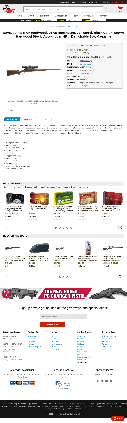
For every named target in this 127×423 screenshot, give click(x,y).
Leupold (80, 354)
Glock (79, 349)
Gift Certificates (79, 2)
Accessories (61, 16)
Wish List (93, 2)
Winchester (82, 352)
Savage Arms (82, 339)
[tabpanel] (15, 207)
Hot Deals (89, 16)
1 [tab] (56, 228)
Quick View (15, 198)
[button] (63, 385)
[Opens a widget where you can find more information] (118, 419)
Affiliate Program (34, 347)
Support (103, 16)
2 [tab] (60, 228)
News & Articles (34, 336)
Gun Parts (44, 16)
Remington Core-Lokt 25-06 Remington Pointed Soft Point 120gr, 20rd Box (63, 209)
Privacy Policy (107, 344)
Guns (19, 16)
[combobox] (63, 9)
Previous (7, 227)
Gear (75, 16)
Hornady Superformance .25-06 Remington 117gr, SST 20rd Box (111, 209)
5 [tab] (71, 228)
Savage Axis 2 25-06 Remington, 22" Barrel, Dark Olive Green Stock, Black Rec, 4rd (15, 259)
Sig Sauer (81, 344)
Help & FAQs (107, 339)
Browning (81, 336)
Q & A (43, 119)
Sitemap (31, 344)
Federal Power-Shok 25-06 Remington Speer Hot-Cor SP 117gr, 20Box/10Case (14, 209)
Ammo (31, 16)
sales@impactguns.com (12, 360)
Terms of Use (107, 341)
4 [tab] (67, 228)
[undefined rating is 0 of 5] (73, 45)
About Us (31, 339)
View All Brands (83, 362)
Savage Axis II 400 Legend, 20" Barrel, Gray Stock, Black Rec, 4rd (64, 258)
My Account (63, 2)
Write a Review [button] (99, 45)
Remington (81, 360)
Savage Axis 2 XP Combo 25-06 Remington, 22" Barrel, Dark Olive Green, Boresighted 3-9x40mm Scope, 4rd (111, 260)
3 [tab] (63, 228)
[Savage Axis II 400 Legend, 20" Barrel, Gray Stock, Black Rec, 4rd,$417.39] (63, 248)
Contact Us (106, 347)
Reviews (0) (28, 119)
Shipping (31, 341)
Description (12, 119)
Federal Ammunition (85, 357)
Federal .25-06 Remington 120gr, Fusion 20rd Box (39, 208)
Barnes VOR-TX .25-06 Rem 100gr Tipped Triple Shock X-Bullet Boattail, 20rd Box (88, 209)
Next (120, 227)
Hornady (80, 341)
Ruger (79, 347)
